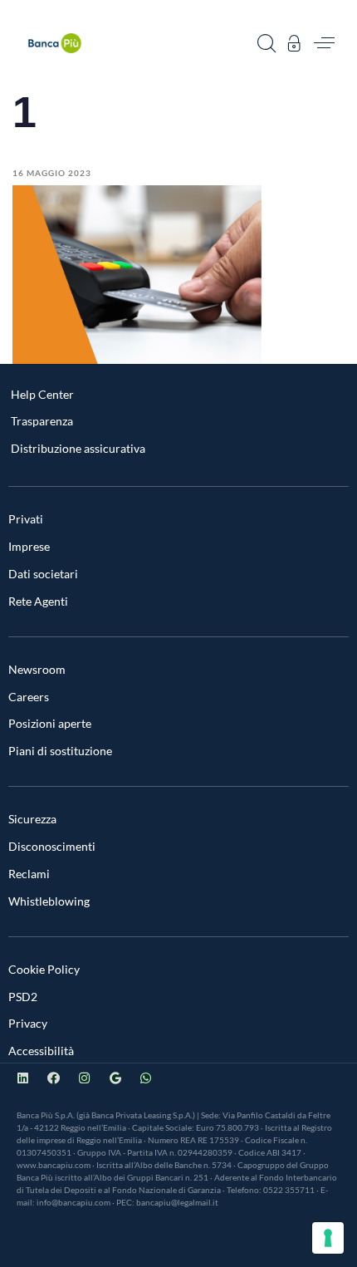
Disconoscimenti (51, 846)
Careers (28, 697)
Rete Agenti (38, 601)
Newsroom (37, 669)
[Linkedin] (23, 1078)
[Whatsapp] (145, 1078)
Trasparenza (42, 421)
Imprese (29, 546)
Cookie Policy (44, 969)
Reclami (29, 874)
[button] (266, 43)
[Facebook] (53, 1078)
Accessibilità (41, 1051)
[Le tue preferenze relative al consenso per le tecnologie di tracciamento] (328, 1238)
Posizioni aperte (49, 723)
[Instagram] (84, 1078)
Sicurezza (32, 819)
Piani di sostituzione (60, 751)
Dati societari (43, 574)
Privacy (27, 1023)
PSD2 (22, 997)
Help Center (42, 394)
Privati (25, 519)
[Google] (115, 1078)
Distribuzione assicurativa (78, 448)
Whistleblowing (49, 901)
